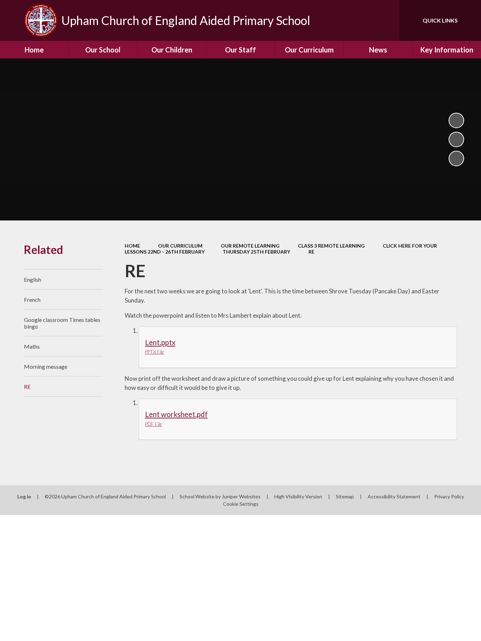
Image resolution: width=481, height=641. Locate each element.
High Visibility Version (298, 496)
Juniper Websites (241, 496)
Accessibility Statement (394, 496)
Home (132, 246)
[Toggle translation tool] (362, 20)
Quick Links (440, 20)
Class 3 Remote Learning (331, 246)
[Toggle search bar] (387, 20)
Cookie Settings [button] (240, 504)
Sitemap (345, 496)
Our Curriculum (180, 246)
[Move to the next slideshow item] (456, 158)
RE (311, 252)
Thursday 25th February (256, 252)
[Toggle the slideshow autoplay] (456, 120)
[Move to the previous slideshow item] (456, 139)
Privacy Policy (449, 496)
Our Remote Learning (250, 246)
